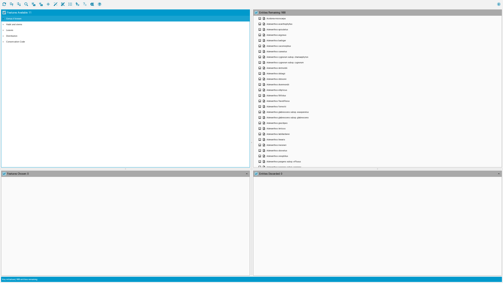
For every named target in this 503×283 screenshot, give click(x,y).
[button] (4, 4)
